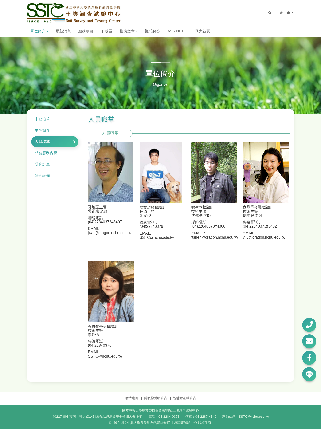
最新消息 (63, 31)
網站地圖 (131, 398)
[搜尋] (270, 13)
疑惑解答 (152, 31)
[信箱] (309, 341)
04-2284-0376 (169, 416)
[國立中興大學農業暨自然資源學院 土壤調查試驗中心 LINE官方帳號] (309, 374)
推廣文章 (128, 31)
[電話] (309, 325)
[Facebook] (309, 358)
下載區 (106, 31)
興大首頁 (202, 31)
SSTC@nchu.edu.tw (254, 416)
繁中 (282, 13)
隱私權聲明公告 (155, 398)
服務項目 (85, 31)
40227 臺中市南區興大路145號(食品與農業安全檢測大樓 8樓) (97, 416)
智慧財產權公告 (184, 398)
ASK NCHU (178, 31)
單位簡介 (38, 31)
